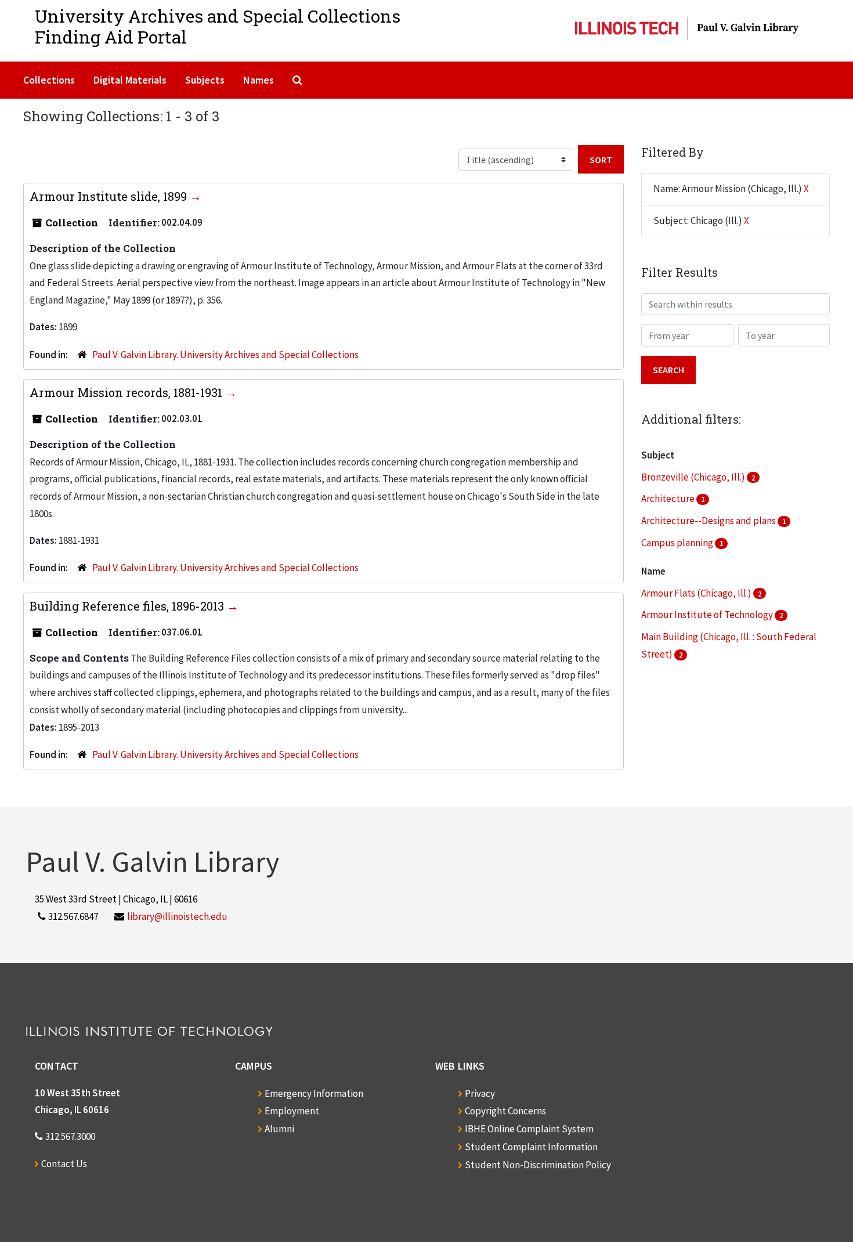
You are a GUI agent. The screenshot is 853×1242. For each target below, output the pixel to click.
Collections (49, 79)
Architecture (668, 498)
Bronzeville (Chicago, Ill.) (694, 477)
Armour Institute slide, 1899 (110, 196)
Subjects (205, 79)
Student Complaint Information (531, 1146)
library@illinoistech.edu (177, 916)
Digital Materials (130, 79)
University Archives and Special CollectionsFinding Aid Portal (217, 26)
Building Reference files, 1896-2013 (128, 605)
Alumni (279, 1128)
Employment (292, 1110)
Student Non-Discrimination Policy (538, 1164)
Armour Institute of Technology (708, 614)
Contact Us (64, 1163)
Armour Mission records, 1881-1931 (127, 392)
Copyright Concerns (505, 1110)
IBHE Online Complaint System (529, 1128)
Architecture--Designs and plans (709, 520)
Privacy (480, 1093)
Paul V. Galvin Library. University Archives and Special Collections (225, 354)
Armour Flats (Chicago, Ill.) (697, 593)
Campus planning (678, 542)
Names (258, 79)
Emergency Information (314, 1093)
